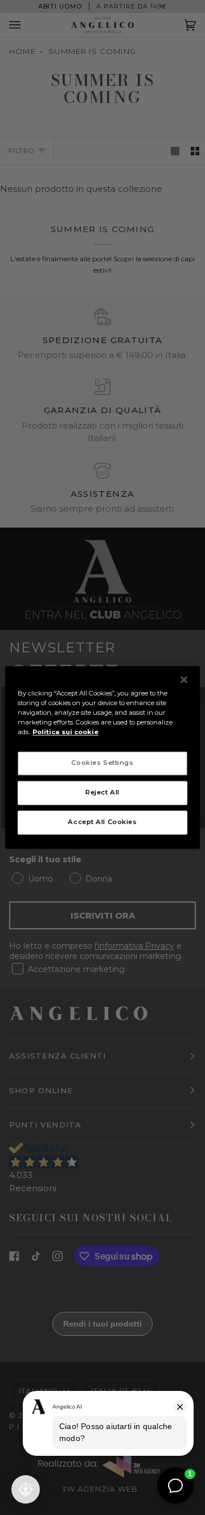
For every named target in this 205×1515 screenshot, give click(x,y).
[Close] (183, 679)
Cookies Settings (102, 763)
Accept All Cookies (102, 822)
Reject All (102, 793)
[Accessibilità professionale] (25, 1489)
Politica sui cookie (65, 732)
